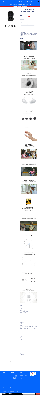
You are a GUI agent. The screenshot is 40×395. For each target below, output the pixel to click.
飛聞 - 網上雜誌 (15, 375)
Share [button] (21, 22)
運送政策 (13, 391)
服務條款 (17, 391)
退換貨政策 (14, 377)
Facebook (14, 373)
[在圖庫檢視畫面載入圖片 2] (9, 26)
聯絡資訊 (15, 391)
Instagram (14, 374)
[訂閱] (14, 383)
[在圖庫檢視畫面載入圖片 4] (15, 26)
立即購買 (27, 26)
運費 (22, 17)
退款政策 (11, 391)
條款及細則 (14, 378)
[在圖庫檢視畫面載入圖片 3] (12, 26)
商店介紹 (4, 373)
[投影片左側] (3, 26)
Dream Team (5, 391)
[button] (3, 1)
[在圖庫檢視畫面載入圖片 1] (5, 26)
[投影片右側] (17, 26)
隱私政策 (8, 391)
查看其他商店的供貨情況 (23, 30)
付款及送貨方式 (15, 376)
